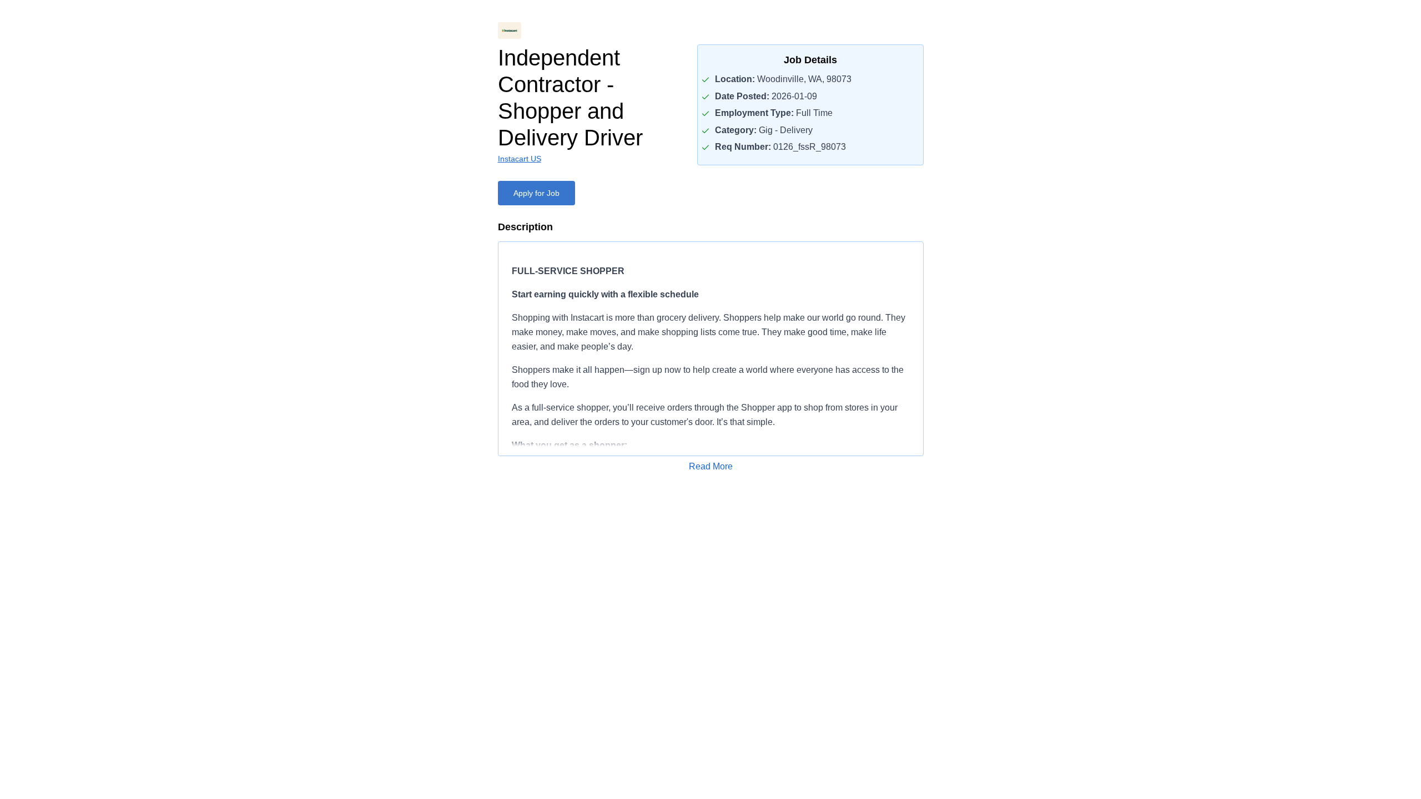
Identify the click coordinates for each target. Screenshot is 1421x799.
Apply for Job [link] (536, 193)
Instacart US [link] (519, 158)
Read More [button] (711, 466)
